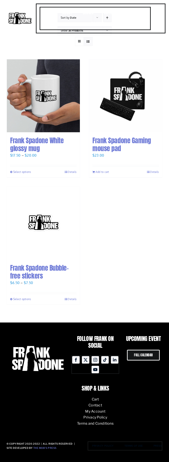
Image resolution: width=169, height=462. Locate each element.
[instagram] (95, 360)
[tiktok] (105, 360)
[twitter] (85, 360)
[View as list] (88, 41)
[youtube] (95, 369)
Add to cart (102, 172)
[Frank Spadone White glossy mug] (43, 95)
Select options (22, 172)
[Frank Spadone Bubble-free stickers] (43, 223)
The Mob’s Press (45, 447)
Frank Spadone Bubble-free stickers (39, 272)
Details (72, 172)
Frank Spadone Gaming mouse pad (121, 144)
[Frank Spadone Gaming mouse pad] (125, 95)
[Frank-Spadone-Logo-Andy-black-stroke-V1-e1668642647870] (20, 13)
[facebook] (76, 360)
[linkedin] (114, 360)
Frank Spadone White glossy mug (37, 144)
